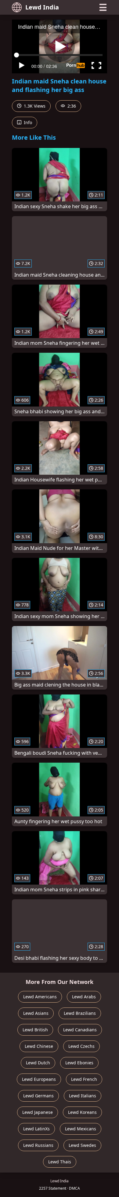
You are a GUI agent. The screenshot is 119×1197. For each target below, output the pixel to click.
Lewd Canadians (80, 1030)
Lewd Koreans (82, 1112)
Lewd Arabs (84, 997)
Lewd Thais (59, 1162)
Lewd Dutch (38, 1063)
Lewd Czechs (81, 1046)
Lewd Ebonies (79, 1063)
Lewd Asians (36, 1013)
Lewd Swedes (82, 1145)
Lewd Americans (40, 997)
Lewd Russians (38, 1145)
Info (27, 122)
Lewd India (42, 7)
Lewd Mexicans (80, 1129)
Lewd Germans (38, 1096)
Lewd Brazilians (80, 1013)
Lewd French (84, 1079)
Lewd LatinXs (36, 1129)
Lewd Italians (82, 1096)
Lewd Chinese (39, 1046)
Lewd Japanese (37, 1112)
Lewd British (35, 1030)
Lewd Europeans (39, 1079)
